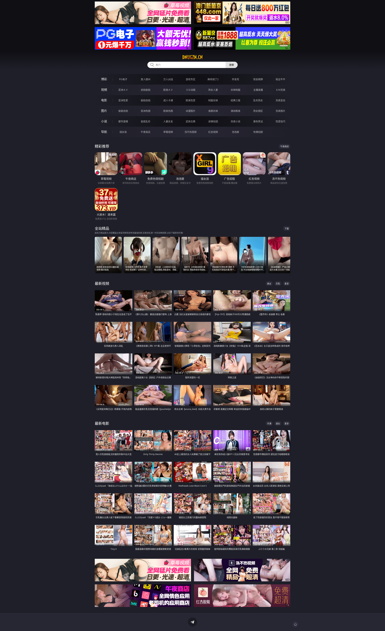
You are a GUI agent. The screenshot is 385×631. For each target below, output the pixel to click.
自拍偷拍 (145, 89)
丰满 (269, 423)
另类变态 (280, 100)
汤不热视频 (191, 132)
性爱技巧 (280, 121)
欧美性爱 (190, 100)
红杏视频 (213, 132)
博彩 (104, 79)
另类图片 (280, 111)
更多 (287, 283)
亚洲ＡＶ (123, 89)
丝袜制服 (235, 89)
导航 (104, 132)
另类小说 (235, 121)
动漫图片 (190, 111)
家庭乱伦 (145, 121)
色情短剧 (258, 132)
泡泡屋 (235, 132)
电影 (104, 100)
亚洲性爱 (123, 100)
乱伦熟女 (258, 100)
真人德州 (145, 79)
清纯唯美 (235, 111)
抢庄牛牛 (280, 79)
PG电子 (123, 79)
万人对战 (168, 79)
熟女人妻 (213, 89)
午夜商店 (145, 132)
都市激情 (123, 121)
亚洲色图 (145, 111)
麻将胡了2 (213, 79)
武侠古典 (190, 121)
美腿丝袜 (213, 111)
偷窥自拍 (123, 111)
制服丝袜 (213, 100)
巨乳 (278, 283)
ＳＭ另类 (280, 89)
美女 (269, 283)
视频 (104, 90)
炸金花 (235, 79)
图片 (104, 111)
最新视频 (102, 283)
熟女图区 (258, 111)
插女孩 (123, 132)
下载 (287, 228)
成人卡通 (168, 100)
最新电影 (102, 423)
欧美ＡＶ (168, 89)
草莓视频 (168, 132)
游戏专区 (190, 79)
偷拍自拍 (145, 100)
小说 (104, 121)
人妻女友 (168, 121)
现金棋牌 (258, 79)
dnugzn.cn (192, 57)
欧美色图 (168, 111)
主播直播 (258, 89)
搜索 (231, 65)
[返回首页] (295, 624)
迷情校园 (213, 121)
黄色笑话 (258, 121)
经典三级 (235, 100)
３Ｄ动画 (190, 89)
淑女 (278, 423)
